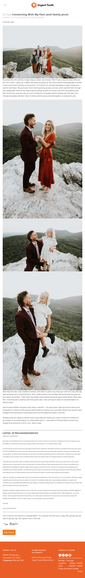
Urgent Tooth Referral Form (42, 560)
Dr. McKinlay (39, 17)
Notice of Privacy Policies (41, 557)
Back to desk (9, 532)
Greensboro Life (25, 17)
